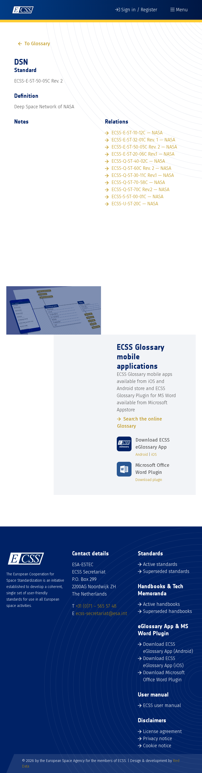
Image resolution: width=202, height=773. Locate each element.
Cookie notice (157, 746)
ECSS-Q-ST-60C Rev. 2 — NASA (141, 168)
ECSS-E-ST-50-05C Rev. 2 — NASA (144, 147)
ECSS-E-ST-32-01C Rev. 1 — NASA (143, 140)
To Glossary (37, 44)
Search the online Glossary (139, 422)
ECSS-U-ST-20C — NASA (135, 204)
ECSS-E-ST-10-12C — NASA (137, 133)
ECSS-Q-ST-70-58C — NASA (138, 182)
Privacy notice (157, 738)
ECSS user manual (162, 705)
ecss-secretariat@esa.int (101, 613)
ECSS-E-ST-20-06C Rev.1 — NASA (143, 154)
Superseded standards (166, 571)
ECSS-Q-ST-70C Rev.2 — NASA (140, 189)
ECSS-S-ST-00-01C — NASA (137, 196)
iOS (154, 454)
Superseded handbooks (167, 611)
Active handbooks (161, 604)
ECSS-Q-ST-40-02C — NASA (138, 161)
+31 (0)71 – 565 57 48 (96, 606)
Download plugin (148, 480)
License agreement (162, 731)
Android (141, 454)
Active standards (160, 564)
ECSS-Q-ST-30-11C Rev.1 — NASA (143, 175)
